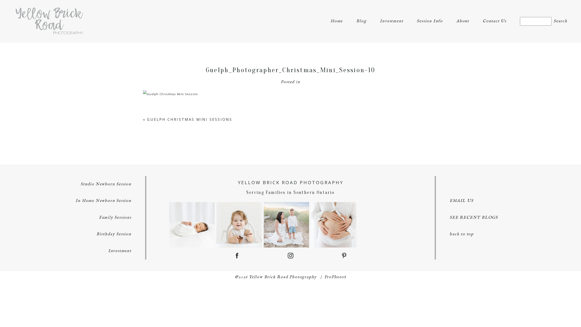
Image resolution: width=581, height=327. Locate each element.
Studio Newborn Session (106, 184)
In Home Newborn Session (103, 200)
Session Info (430, 21)
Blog (361, 21)
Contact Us (494, 21)
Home (336, 21)
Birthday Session (113, 234)
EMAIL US (461, 200)
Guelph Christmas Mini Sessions (189, 119)
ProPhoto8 (335, 277)
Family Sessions (115, 217)
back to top (462, 234)
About (462, 21)
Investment (391, 21)
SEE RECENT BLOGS (474, 217)
